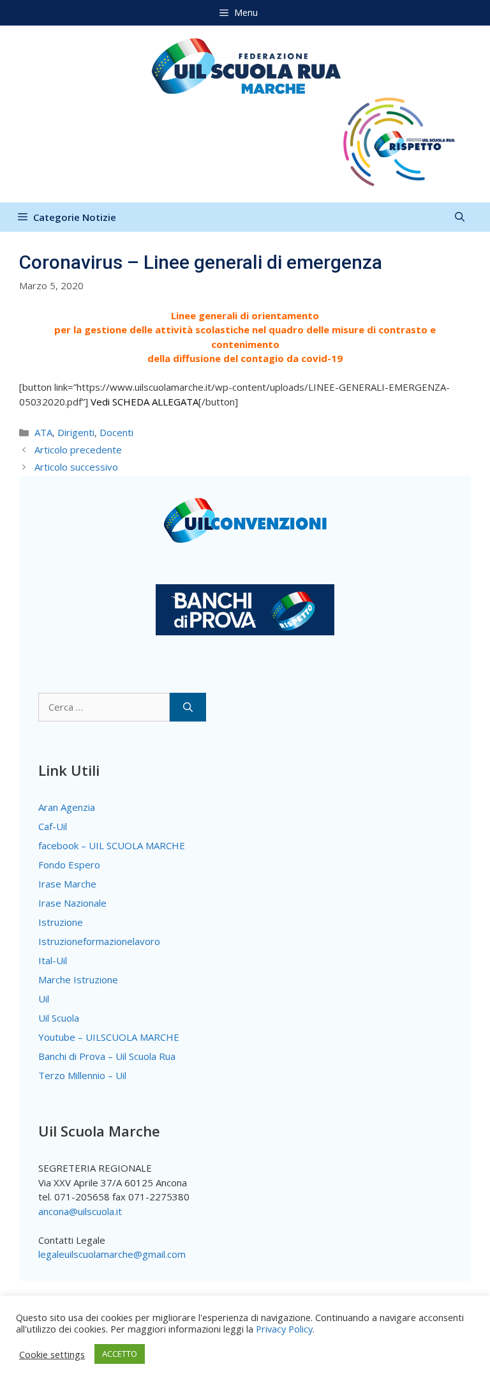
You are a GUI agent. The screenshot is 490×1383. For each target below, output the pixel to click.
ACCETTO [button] (119, 1353)
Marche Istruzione (78, 979)
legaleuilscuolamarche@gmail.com (112, 1254)
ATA (43, 432)
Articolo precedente (78, 449)
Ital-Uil (52, 960)
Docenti (116, 432)
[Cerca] (188, 707)
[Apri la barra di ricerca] (460, 217)
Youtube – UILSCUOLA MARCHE (108, 1037)
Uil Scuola (58, 1017)
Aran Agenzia (66, 807)
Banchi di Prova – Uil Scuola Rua (106, 1056)
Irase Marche (67, 883)
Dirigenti (75, 432)
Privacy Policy (284, 1328)
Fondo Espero (69, 864)
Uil (43, 998)
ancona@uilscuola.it (80, 1211)
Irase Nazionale (72, 902)
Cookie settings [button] (52, 1354)
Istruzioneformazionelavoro (99, 941)
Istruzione (60, 922)
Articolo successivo (76, 466)
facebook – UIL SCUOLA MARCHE (111, 845)
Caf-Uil (52, 826)
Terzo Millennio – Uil (82, 1075)
